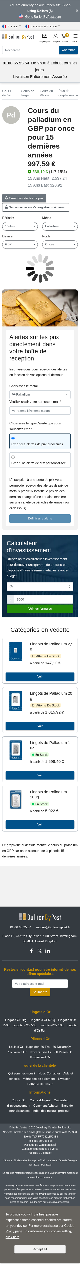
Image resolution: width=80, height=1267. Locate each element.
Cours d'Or (19, 1100)
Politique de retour (40, 1084)
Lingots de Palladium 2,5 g (51, 646)
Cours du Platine (46, 93)
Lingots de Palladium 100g (48, 794)
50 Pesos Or (63, 1052)
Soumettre (40, 992)
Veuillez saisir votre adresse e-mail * (35, 402)
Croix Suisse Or (41, 1052)
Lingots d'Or (40, 1012)
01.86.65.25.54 (20, 927)
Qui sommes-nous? (22, 1073)
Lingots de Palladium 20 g (51, 696)
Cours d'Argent (40, 1100)
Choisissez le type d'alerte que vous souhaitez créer (35, 426)
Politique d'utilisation (40, 1152)
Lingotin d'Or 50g (25, 1025)
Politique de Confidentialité (40, 1144)
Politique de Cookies (40, 1140)
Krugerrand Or (40, 1057)
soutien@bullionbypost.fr (53, 927)
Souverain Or (17, 1052)
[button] (68, 93)
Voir (40, 676)
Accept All (40, 1249)
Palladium (22, 394)
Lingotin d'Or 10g (52, 1025)
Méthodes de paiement (39, 1078)
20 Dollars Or (61, 1046)
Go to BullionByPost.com (43, 16)
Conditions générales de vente (40, 1148)
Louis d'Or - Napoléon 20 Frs (29, 1046)
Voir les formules (40, 608)
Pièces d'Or (40, 1039)
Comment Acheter (45, 1105)
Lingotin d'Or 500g (42, 1020)
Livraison (64, 1078)
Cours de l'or (6, 93)
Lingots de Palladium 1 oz (50, 745)
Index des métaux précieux (51, 1110)
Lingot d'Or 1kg (15, 1020)
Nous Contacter (49, 1073)
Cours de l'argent (27, 93)
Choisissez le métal (23, 386)
